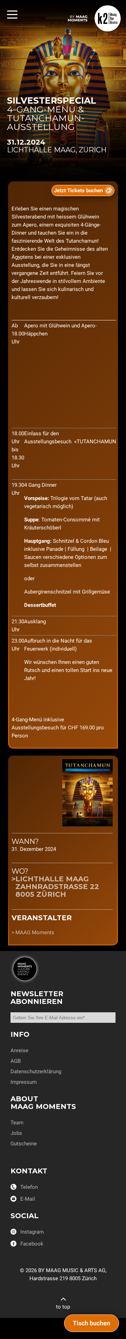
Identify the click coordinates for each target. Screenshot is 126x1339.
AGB (15, 1061)
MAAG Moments (34, 932)
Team (16, 1122)
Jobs (16, 1133)
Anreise (19, 1050)
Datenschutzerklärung (35, 1071)
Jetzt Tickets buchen (78, 190)
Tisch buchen (91, 1323)
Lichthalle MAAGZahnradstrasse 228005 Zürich (57, 886)
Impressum (23, 1082)
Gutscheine (23, 1143)
